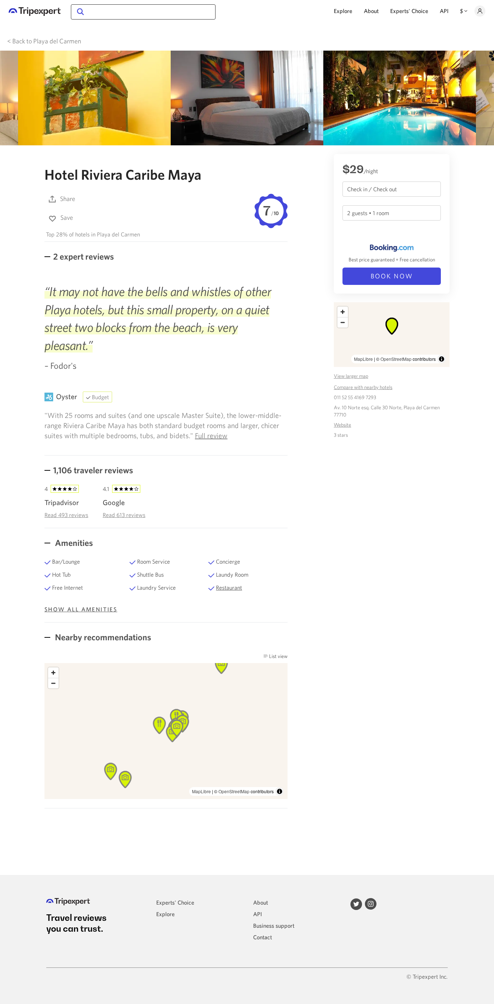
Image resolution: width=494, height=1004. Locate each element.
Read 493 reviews (66, 515)
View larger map (351, 376)
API (444, 11)
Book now (392, 276)
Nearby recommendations (102, 637)
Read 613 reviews (124, 515)
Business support (273, 925)
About (371, 11)
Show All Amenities (80, 609)
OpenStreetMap (234, 791)
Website (342, 425)
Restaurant (229, 587)
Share (67, 198)
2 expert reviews (83, 256)
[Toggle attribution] (279, 791)
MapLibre (201, 791)
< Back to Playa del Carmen (44, 41)
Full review (211, 435)
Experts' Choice (409, 11)
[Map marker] (110, 771)
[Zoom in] (53, 672)
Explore (343, 11)
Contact (262, 937)
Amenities (73, 543)
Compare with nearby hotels (363, 387)
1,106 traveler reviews (93, 470)
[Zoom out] (53, 683)
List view (278, 656)
